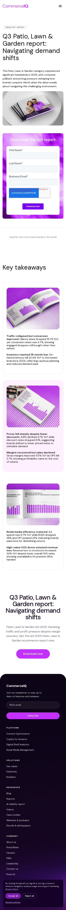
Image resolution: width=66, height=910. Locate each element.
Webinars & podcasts (17, 820)
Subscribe (33, 715)
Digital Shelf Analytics (17, 744)
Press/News (12, 847)
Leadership (12, 863)
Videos (10, 809)
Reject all (29, 896)
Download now (33, 653)
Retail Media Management (20, 749)
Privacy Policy (11, 889)
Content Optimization (18, 733)
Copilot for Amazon (16, 739)
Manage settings (13, 902)
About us (11, 842)
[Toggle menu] (60, 6)
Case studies (13, 814)
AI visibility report (15, 804)
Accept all (13, 896)
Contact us (12, 868)
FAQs (9, 858)
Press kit (10, 874)
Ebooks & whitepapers (18, 825)
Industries (11, 771)
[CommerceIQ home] (15, 6)
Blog (8, 793)
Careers (10, 852)
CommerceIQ (16, 685)
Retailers (11, 777)
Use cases (11, 766)
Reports (10, 798)
